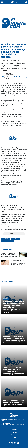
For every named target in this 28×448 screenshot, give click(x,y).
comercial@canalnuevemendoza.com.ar (17, 421)
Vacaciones (16, 238)
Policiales (14, 435)
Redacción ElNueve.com (9, 73)
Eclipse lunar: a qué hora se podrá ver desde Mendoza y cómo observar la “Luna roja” (9, 255)
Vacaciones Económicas (7, 241)
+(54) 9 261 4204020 (6, 423)
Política (14, 432)
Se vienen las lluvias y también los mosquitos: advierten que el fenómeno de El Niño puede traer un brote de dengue (18, 262)
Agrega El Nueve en (23, 76)
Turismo (6, 238)
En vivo (14, 437)
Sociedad (14, 429)
